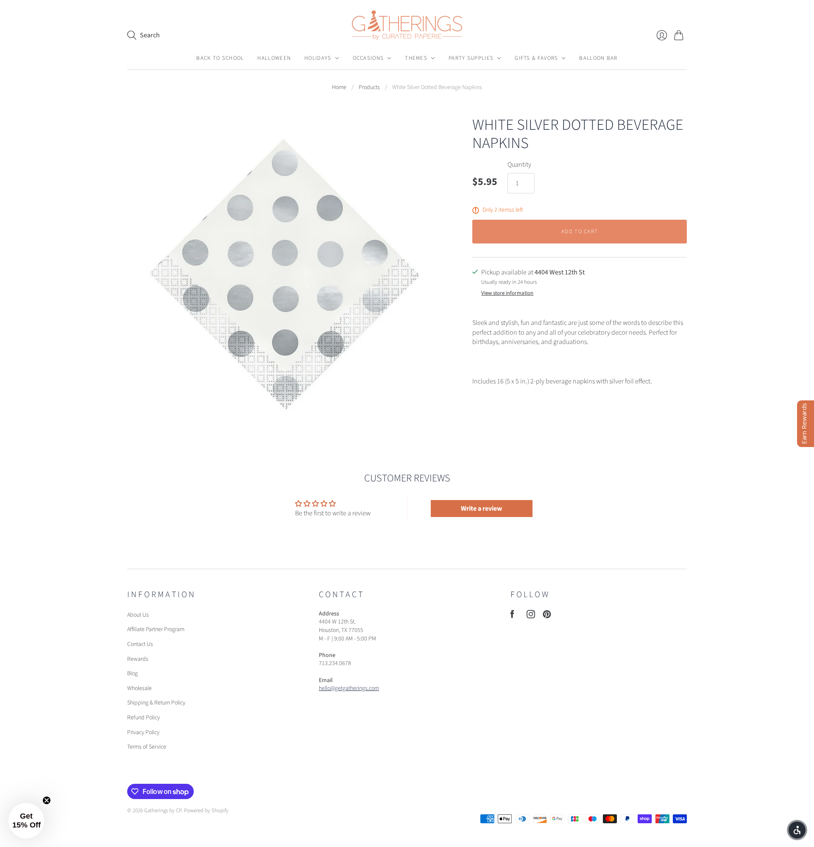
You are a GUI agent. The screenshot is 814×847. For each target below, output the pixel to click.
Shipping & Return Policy (156, 703)
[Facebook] (512, 616)
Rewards (137, 659)
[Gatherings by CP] (407, 25)
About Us (138, 615)
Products (369, 88)
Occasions (368, 58)
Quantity (519, 164)
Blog (132, 673)
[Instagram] (531, 616)
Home (339, 88)
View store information (507, 293)
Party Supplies (471, 58)
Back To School (220, 58)
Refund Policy (143, 717)
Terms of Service (146, 747)
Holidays (317, 58)
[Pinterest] (547, 616)
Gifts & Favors (536, 58)
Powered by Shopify (206, 810)
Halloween (274, 58)
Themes (416, 58)
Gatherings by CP (162, 810)
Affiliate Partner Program (155, 629)
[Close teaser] (46, 800)
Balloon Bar (598, 58)
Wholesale (139, 688)
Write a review (481, 508)
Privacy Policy (143, 732)
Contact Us (140, 644)
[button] (26, 821)
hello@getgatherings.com (349, 688)
